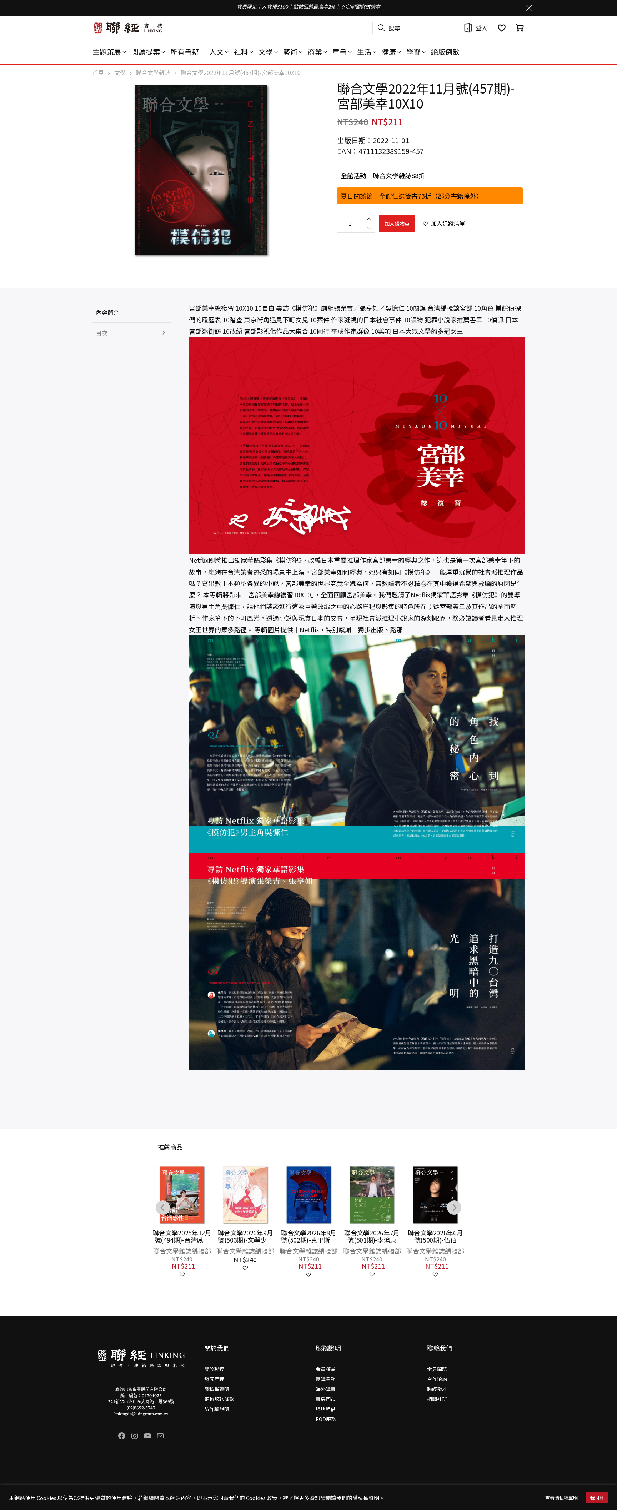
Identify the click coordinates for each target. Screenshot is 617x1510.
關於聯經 (214, 1369)
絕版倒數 (445, 51)
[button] (445, 223)
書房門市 (326, 1399)
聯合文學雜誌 (153, 73)
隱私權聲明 (216, 1389)
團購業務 (326, 1379)
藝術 (290, 51)
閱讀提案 (145, 51)
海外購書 (326, 1389)
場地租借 (326, 1409)
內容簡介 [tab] (107, 312)
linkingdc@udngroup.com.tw (141, 1414)
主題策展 (106, 51)
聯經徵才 (437, 1389)
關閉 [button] (529, 8)
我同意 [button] (597, 1497)
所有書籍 (184, 51)
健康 (389, 51)
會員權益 (326, 1369)
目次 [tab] (101, 332)
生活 (364, 51)
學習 (413, 51)
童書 (339, 51)
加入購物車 (397, 223)
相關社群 (437, 1399)
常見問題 (437, 1369)
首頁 (98, 73)
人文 (216, 51)
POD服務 (326, 1419)
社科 (241, 51)
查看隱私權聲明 (561, 1497)
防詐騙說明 (216, 1409)
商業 (315, 51)
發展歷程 (214, 1379)
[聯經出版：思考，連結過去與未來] (128, 28)
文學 (266, 51)
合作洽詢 (437, 1379)
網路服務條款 (219, 1399)
